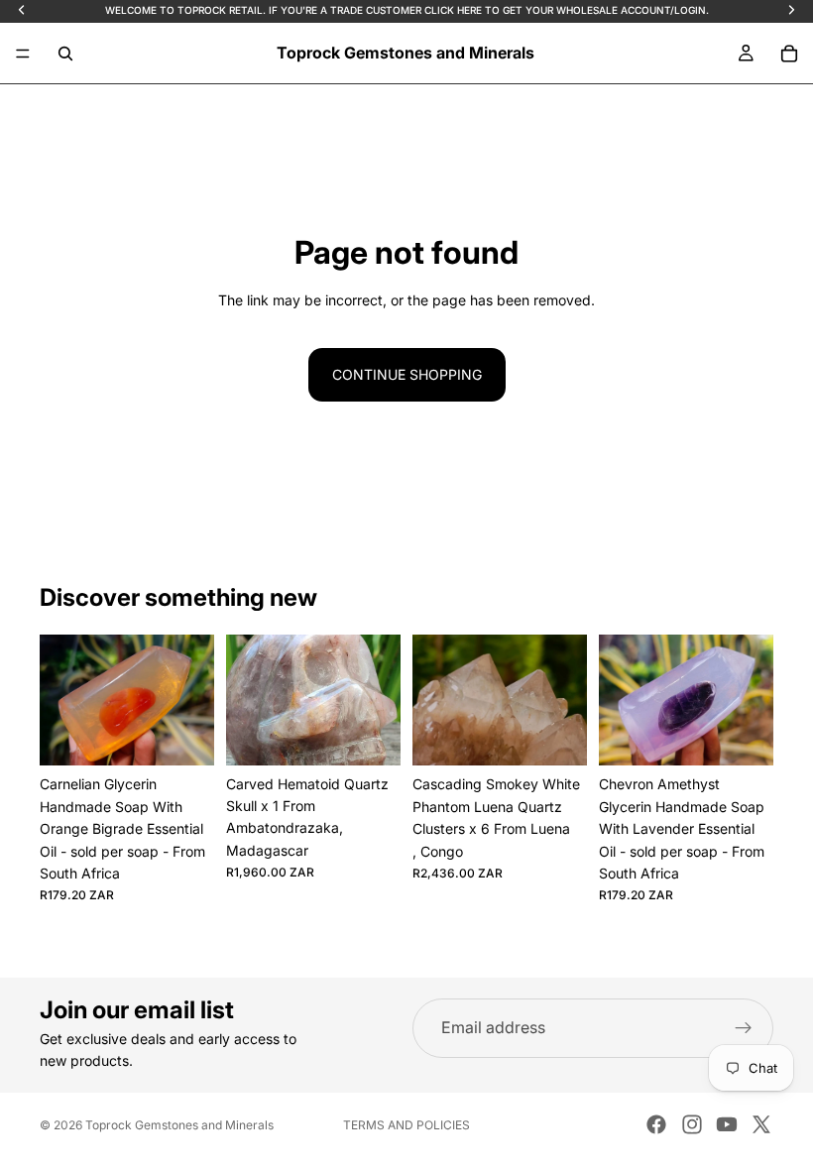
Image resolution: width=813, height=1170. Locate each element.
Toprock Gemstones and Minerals (179, 1124)
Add (200, 734)
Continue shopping (407, 374)
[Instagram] (692, 1124)
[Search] (65, 53)
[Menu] (23, 53)
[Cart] (789, 53)
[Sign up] (743, 1028)
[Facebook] (656, 1124)
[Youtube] (727, 1124)
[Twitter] (761, 1124)
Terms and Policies (406, 1124)
